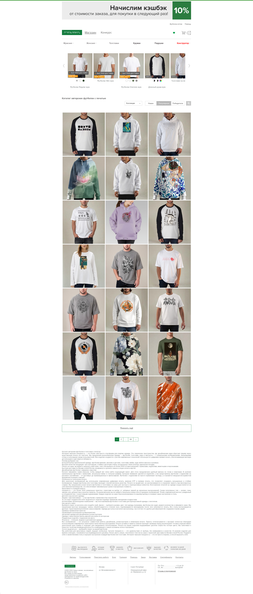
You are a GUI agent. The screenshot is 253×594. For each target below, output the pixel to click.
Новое (151, 103)
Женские (90, 43)
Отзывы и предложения (167, 571)
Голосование (85, 557)
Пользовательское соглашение (77, 587)
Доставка (153, 557)
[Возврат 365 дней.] (182, 548)
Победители (177, 103)
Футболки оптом (176, 24)
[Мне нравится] (174, 33)
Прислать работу (101, 557)
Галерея (123, 557)
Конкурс (106, 32)
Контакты (179, 557)
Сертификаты (166, 557)
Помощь (188, 24)
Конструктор (183, 43)
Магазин (90, 32)
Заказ (143, 557)
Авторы (73, 557)
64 (131, 439)
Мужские (68, 43)
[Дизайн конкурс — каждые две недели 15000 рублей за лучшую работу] (109, 548)
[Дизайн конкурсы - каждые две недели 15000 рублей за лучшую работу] (72, 548)
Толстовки (114, 43)
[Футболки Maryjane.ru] (73, 566)
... (125, 439)
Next (189, 66)
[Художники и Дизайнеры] (90, 548)
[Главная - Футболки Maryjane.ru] (72, 32)
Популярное (164, 103)
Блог (114, 557)
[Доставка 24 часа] (164, 548)
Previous (63, 66)
